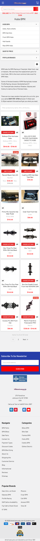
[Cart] (37, 2)
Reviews (5, 472)
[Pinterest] (16, 410)
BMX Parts (5, 428)
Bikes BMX (25, 428)
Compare (17, 132)
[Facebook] (24, 410)
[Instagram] (11, 410)
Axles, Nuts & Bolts (9, 29)
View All (23, 506)
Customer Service (8, 461)
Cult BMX (24, 498)
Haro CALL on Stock (9, 491)
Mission (23, 491)
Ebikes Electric (27, 446)
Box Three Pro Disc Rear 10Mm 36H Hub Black (10, 285)
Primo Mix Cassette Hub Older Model (10, 213)
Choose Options (8, 132)
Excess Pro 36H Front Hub (10, 322)
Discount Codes (7, 446)
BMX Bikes (5, 432)
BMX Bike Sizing (7, 450)
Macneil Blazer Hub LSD (10, 175)
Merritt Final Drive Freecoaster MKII (30, 322)
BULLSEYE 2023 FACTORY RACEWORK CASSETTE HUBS (30, 138)
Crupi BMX (24, 495)
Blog (3, 465)
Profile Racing (6, 498)
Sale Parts (5, 435)
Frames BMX (26, 435)
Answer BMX (25, 502)
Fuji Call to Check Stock (10, 506)
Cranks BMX (26, 443)
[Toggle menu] (3, 3)
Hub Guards (6, 41)
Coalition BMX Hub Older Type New (30, 176)
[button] (37, 64)
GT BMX (4, 509)
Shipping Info (6, 457)
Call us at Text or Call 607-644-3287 (20, 404)
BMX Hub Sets (7, 33)
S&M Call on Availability (9, 502)
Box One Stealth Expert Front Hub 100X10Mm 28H (30, 285)
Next (25, 339)
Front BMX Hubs (8, 37)
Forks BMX (25, 439)
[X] (20, 410)
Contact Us (6, 439)
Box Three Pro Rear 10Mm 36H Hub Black (10, 249)
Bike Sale (25, 432)
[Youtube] (28, 410)
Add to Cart (8, 171)
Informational (6, 469)
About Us (5, 454)
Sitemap (5, 476)
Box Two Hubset (30, 248)
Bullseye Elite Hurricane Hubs (10, 137)
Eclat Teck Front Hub (30, 212)
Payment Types (7, 443)
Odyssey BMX (6, 495)
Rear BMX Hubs (8, 46)
